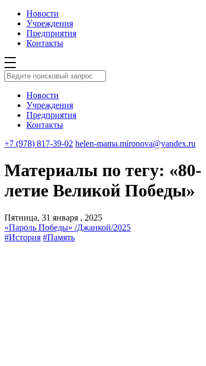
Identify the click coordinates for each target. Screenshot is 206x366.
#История (22, 237)
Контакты (44, 43)
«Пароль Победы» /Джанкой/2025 (67, 227)
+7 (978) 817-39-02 (38, 143)
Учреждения (49, 23)
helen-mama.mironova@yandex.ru (135, 143)
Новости (42, 13)
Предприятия (51, 33)
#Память (59, 237)
